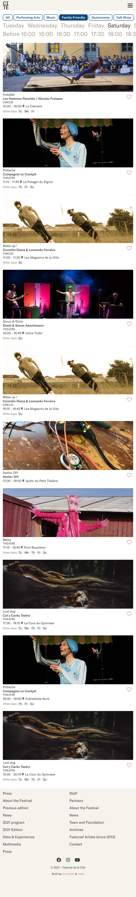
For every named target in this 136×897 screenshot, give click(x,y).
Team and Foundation (86, 822)
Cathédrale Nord (37, 699)
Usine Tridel (33, 333)
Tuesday (13, 25)
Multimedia (12, 844)
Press (7, 793)
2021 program (13, 822)
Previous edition (16, 808)
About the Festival (17, 801)
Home (5, 5)
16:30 (63, 34)
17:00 (80, 34)
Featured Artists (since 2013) (92, 837)
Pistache (68, 143)
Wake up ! (68, 218)
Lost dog (68, 584)
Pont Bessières (34, 547)
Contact (75, 844)
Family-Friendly (73, 17)
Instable (68, 67)
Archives (76, 830)
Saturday (119, 25)
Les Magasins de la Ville (41, 257)
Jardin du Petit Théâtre (41, 481)
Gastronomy (101, 17)
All (8, 17)
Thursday (72, 25)
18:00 (115, 34)
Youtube (77, 860)
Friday (96, 25)
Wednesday (42, 25)
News (7, 815)
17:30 (97, 34)
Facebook (59, 860)
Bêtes (68, 512)
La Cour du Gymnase (38, 623)
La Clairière (33, 106)
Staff (73, 793)
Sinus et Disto (68, 294)
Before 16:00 (19, 34)
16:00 (46, 34)
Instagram (68, 860)
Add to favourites (129, 97)
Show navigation (129, 5)
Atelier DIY (68, 445)
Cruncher (68, 874)
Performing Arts (28, 17)
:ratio (81, 874)
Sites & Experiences (19, 837)
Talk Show (123, 17)
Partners (76, 801)
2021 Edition (12, 830)
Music (51, 17)
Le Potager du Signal (37, 182)
